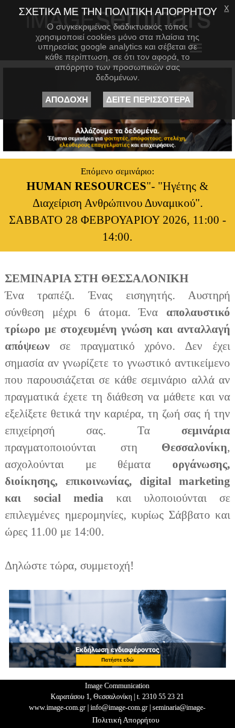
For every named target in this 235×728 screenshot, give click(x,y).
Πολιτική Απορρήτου (125, 719)
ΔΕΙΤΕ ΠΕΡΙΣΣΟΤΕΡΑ (148, 99)
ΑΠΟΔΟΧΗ (66, 99)
